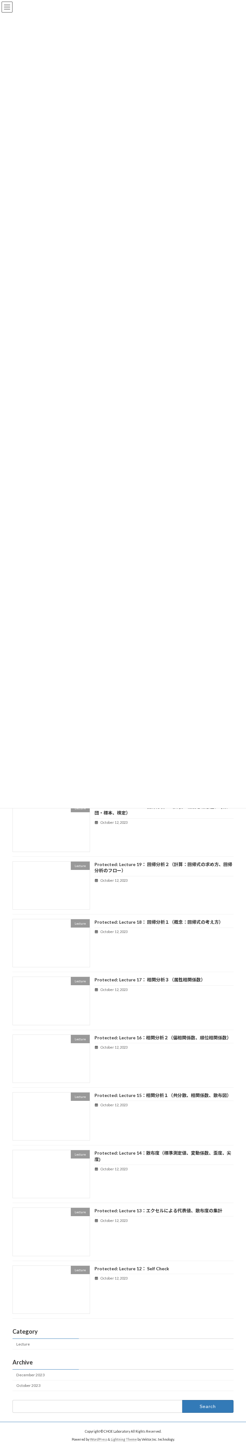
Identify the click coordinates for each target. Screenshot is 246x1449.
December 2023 (30, 1374)
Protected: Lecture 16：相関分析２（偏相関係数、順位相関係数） (162, 1037)
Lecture (23, 1343)
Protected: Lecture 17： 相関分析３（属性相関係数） (149, 979)
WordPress (98, 1439)
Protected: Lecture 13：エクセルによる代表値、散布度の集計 (158, 1210)
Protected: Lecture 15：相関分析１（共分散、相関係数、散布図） (162, 1095)
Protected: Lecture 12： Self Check (131, 1268)
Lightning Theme (124, 1439)
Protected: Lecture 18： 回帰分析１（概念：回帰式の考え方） (158, 922)
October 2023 (28, 1385)
